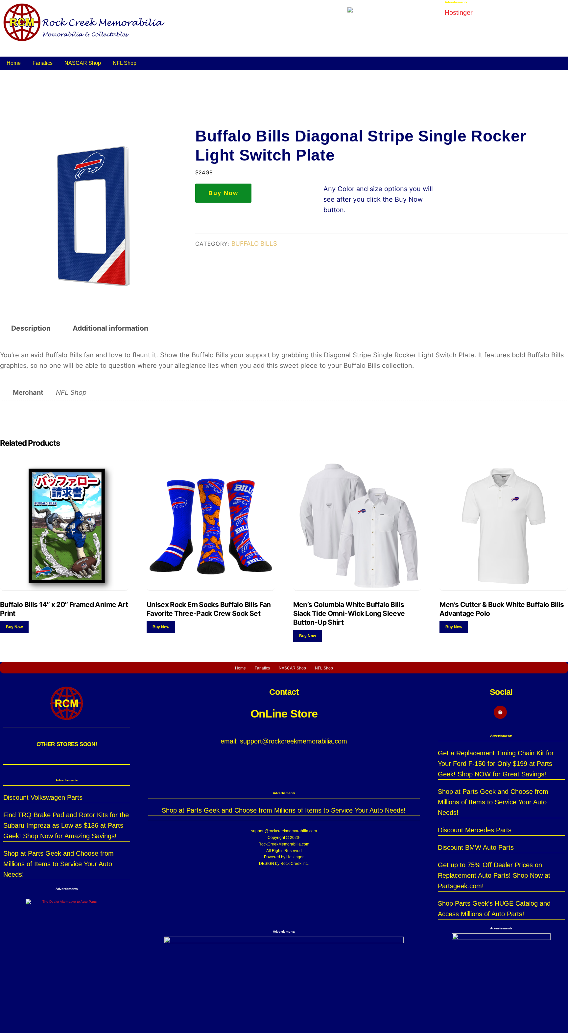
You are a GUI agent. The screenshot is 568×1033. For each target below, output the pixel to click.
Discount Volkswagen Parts (43, 797)
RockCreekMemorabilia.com (283, 844)
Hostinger (295, 857)
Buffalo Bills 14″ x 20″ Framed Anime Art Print (64, 608)
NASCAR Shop (82, 63)
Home (14, 63)
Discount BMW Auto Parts (476, 847)
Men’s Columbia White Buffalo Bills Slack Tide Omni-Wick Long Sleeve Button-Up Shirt (349, 613)
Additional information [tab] (110, 328)
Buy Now (223, 193)
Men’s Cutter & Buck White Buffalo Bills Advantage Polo (501, 608)
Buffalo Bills (254, 243)
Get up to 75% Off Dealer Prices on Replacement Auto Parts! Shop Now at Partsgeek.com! (494, 875)
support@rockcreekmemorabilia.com (284, 831)
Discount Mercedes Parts (474, 830)
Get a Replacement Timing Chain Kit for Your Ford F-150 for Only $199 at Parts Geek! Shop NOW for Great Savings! (496, 763)
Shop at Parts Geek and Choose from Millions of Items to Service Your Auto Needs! (58, 864)
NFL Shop (124, 63)
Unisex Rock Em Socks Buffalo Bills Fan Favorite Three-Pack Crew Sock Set (209, 608)
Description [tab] (31, 328)
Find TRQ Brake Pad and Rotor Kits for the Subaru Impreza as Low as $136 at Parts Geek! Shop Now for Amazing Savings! (66, 825)
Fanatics (43, 63)
